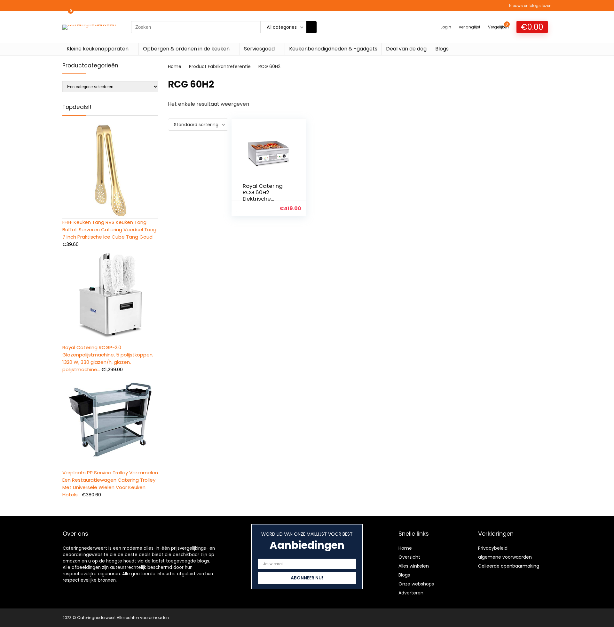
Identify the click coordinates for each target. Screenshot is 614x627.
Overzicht (409, 557)
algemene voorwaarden (505, 557)
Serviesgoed (259, 48)
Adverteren (410, 593)
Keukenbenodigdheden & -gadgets (333, 48)
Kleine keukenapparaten (98, 48)
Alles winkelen (413, 566)
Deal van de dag (406, 48)
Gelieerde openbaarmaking (508, 566)
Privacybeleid (493, 548)
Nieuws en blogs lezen (530, 5)
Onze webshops (416, 584)
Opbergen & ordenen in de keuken (186, 48)
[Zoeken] (311, 27)
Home (174, 66)
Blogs (442, 48)
